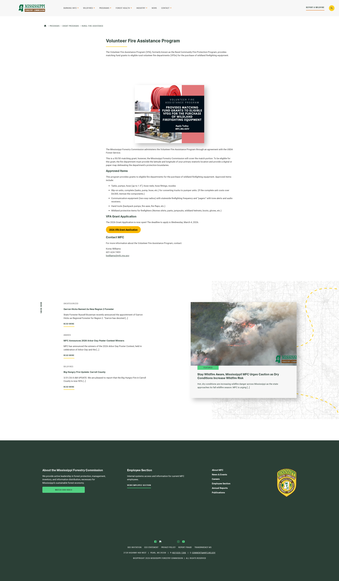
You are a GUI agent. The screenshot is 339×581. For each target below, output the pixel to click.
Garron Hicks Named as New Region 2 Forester (89, 309)
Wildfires (88, 8)
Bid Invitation (135, 547)
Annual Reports (220, 487)
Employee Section (221, 483)
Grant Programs (70, 26)
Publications (218, 492)
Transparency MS (203, 547)
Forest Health (123, 8)
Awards (67, 335)
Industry (140, 8)
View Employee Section (139, 485)
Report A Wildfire (315, 7)
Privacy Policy (168, 547)
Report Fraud (185, 547)
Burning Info (70, 8)
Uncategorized (71, 303)
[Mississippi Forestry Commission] (32, 8)
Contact (165, 8)
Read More (69, 323)
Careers (216, 478)
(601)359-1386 (179, 552)
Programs (104, 8)
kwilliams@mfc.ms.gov (117, 255)
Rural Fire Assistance (92, 26)
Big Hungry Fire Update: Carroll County (85, 372)
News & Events (219, 474)
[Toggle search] (332, 8)
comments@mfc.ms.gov (203, 553)
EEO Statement (151, 547)
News (154, 8)
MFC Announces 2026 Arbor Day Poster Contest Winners (94, 340)
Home (45, 26)
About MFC (217, 469)
